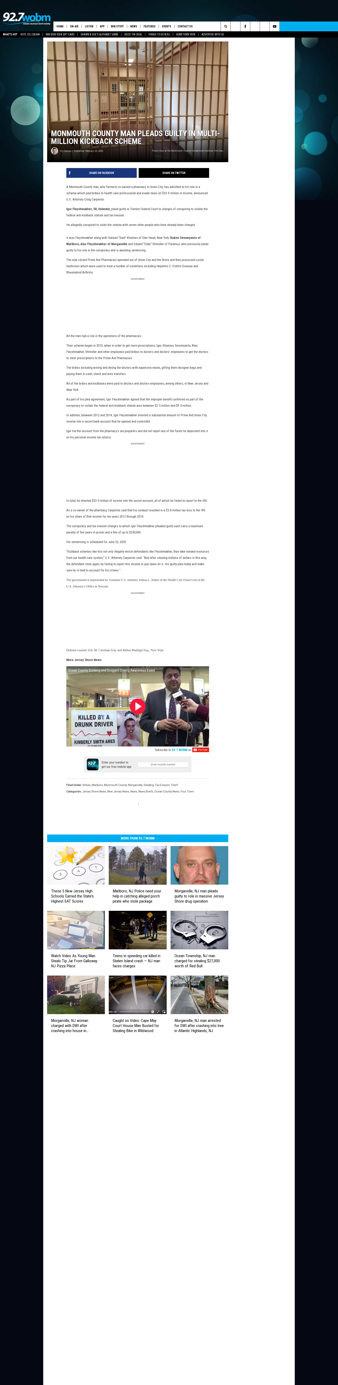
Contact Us (185, 26)
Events (166, 26)
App (102, 26)
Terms (111, 1116)
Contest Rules (115, 1120)
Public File (113, 1099)
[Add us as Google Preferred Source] (294, 26)
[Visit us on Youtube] (194, 1090)
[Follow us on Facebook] (304, 26)
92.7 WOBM (238, 759)
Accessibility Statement (121, 1129)
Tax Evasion (162, 794)
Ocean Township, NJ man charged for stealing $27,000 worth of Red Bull (244, 987)
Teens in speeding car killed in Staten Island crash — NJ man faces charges (166, 987)
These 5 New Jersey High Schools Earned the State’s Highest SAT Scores (85, 909)
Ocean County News (167, 800)
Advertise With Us (212, 34)
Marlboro (97, 794)
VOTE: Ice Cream (30, 34)
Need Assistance (131, 1099)
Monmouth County (115, 794)
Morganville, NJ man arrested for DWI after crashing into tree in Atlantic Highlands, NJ (247, 1060)
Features (150, 26)
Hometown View (185, 34)
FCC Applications (117, 1107)
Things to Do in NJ (159, 34)
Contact (112, 1142)
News (133, 26)
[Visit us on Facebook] (186, 1090)
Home (60, 26)
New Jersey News (118, 800)
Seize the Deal (133, 34)
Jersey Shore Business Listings (126, 1146)
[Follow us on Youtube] (333, 26)
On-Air (74, 26)
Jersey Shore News (94, 800)
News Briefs (145, 800)
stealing (149, 794)
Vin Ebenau (65, 190)
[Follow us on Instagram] (313, 26)
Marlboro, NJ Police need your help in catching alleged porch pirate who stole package (163, 911)
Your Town (187, 800)
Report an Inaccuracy (120, 1112)
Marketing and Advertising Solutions (129, 1094)
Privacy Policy (115, 1125)
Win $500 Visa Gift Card (60, 34)
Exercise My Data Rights (121, 1133)
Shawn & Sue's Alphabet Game (99, 34)
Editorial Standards (118, 1103)
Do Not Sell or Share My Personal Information (134, 1137)
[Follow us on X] (323, 26)
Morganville (135, 794)
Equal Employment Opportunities (127, 1090)
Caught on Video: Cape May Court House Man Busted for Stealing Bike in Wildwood (165, 1060)
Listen (89, 26)
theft (174, 794)
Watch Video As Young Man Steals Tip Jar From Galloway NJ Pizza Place (84, 987)
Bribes (87, 794)
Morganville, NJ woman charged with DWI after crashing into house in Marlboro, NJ (84, 1060)
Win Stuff (117, 26)
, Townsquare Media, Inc (95, 1157)
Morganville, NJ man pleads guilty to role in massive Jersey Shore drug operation (248, 909)
